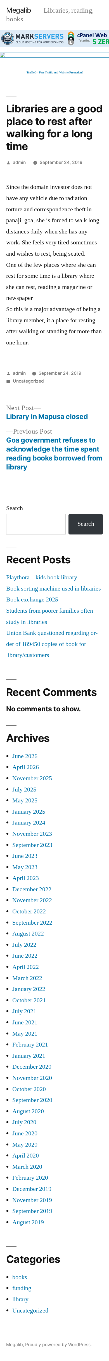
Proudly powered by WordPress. (58, 1344)
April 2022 (25, 967)
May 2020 (24, 1145)
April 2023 (25, 878)
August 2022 (28, 934)
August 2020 (28, 1111)
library (20, 1299)
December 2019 (31, 1189)
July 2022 (24, 945)
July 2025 (24, 789)
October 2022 (29, 911)
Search (14, 508)
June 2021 (24, 1022)
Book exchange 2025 (32, 599)
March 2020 (27, 1167)
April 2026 (25, 767)
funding (21, 1288)
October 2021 (29, 1000)
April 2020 (25, 1155)
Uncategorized (28, 381)
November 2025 (32, 778)
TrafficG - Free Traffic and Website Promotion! (55, 72)
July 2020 (24, 1122)
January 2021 (28, 1056)
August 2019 (28, 1222)
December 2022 (31, 889)
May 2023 (24, 867)
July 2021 (24, 1011)
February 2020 (30, 1178)
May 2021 (24, 1034)
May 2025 (24, 800)
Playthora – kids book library (41, 577)
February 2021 (30, 1044)
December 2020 (31, 1067)
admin (19, 162)
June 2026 (24, 756)
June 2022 (24, 956)
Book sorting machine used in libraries (53, 588)
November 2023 (32, 834)
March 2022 (27, 978)
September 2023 (32, 845)
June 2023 (24, 856)
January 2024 (28, 823)
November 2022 (32, 900)
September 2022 (32, 923)
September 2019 (32, 1211)
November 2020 (32, 1078)
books (19, 1277)
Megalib (18, 10)
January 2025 (28, 812)
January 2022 (28, 989)
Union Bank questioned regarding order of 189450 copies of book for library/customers (52, 644)
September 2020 (32, 1100)
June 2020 (24, 1133)
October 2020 (29, 1089)
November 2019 (32, 1200)
